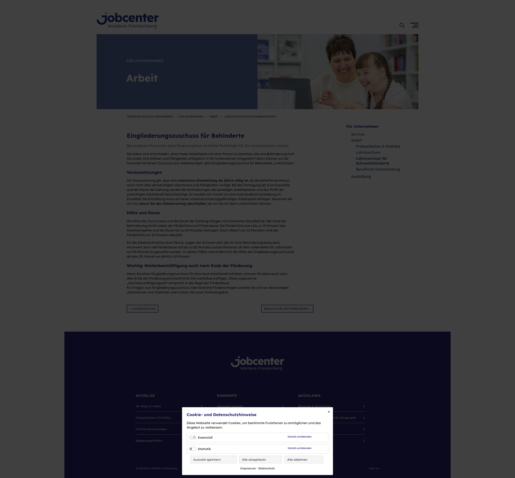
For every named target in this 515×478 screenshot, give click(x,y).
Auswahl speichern (207, 460)
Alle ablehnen (297, 460)
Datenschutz (266, 468)
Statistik (204, 449)
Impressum (248, 468)
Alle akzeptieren (254, 460)
